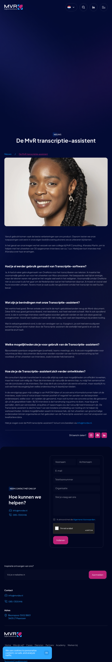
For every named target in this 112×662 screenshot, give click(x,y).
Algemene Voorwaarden (84, 519)
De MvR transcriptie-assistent (33, 154)
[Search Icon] (83, 7)
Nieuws (7, 154)
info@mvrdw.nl (84, 423)
